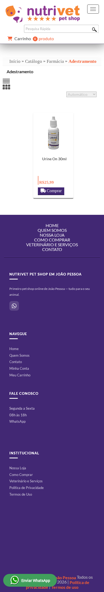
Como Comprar (21, 474)
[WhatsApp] (14, 306)
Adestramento (83, 61)
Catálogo (33, 61)
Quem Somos (19, 355)
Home (14, 349)
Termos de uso (64, 587)
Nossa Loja (17, 468)
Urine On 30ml (54, 159)
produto (34, 38)
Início (15, 61)
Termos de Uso (20, 494)
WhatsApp (17, 421)
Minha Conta (19, 368)
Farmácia (55, 61)
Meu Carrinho (19, 375)
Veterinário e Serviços (26, 481)
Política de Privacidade (26, 488)
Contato (52, 249)
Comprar (54, 190)
